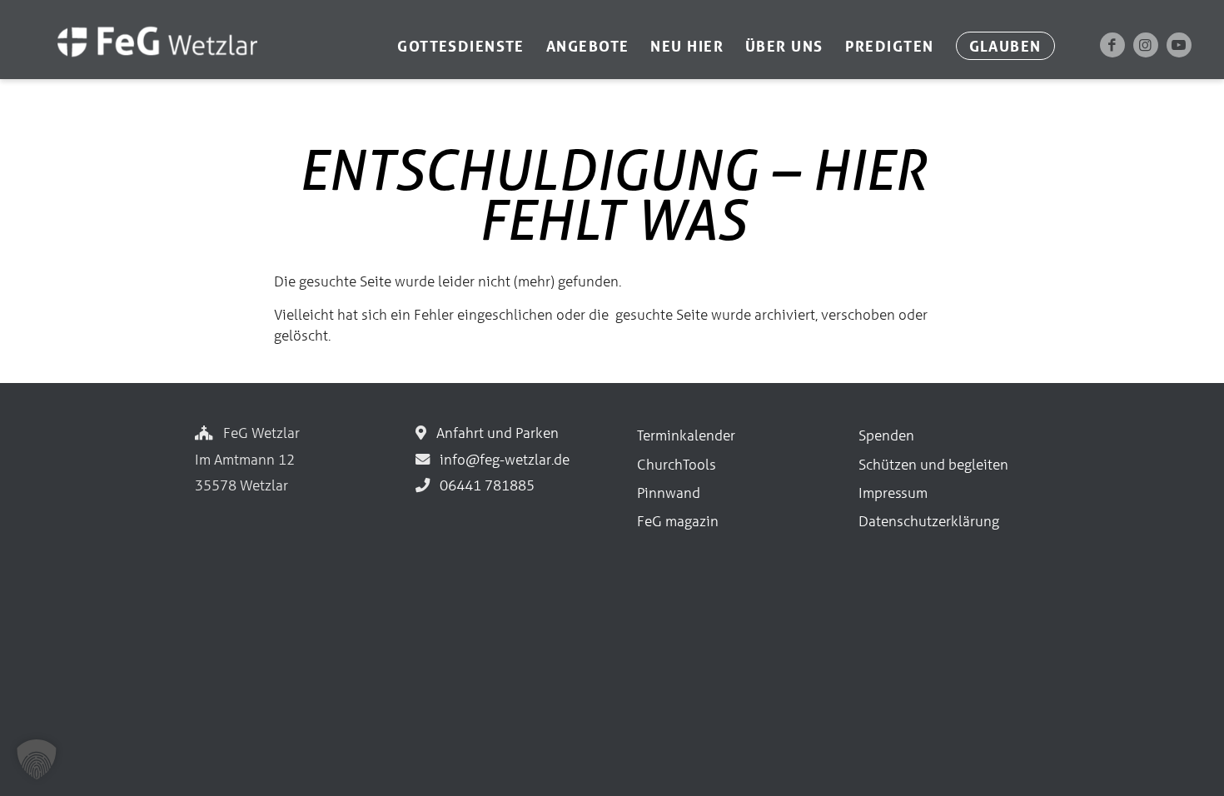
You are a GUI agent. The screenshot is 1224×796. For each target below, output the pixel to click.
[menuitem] (460, 46)
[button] (36, 759)
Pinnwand (668, 492)
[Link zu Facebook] (1112, 44)
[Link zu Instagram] (1145, 44)
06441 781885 (484, 485)
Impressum (893, 492)
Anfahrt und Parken (494, 432)
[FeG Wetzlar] (140, 64)
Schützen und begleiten (933, 464)
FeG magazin (678, 521)
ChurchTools (676, 464)
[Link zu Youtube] (1179, 44)
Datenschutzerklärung (928, 521)
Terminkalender (686, 435)
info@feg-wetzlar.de (501, 459)
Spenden (886, 435)
